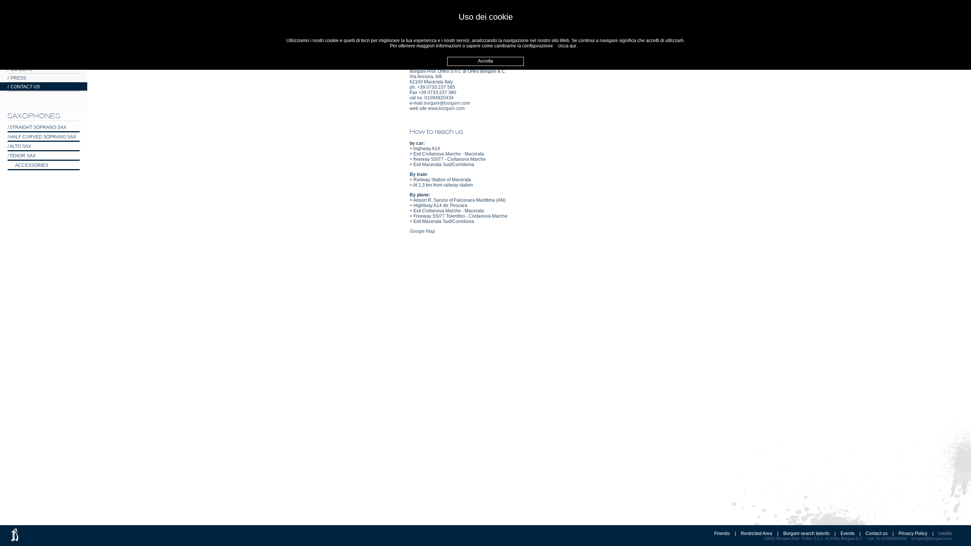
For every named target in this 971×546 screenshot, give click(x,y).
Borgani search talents (806, 533)
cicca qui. (567, 46)
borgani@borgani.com (447, 103)
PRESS (17, 78)
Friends (722, 533)
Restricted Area (756, 533)
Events (848, 533)
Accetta (485, 61)
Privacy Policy (913, 533)
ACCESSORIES (31, 165)
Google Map (422, 231)
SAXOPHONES (34, 115)
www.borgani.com (446, 108)
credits (945, 533)
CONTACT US (24, 86)
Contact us (877, 533)
